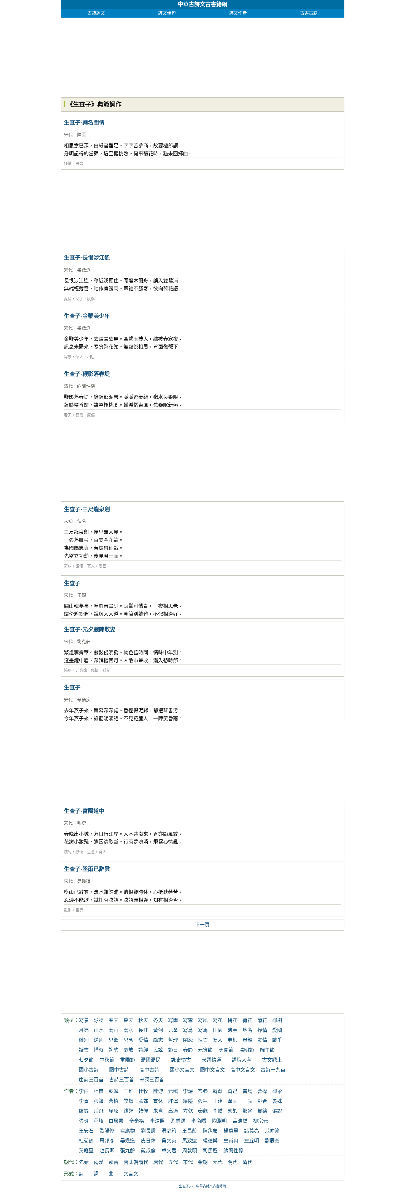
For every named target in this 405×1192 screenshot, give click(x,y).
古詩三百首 (121, 1080)
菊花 (262, 1020)
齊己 (232, 1091)
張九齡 (127, 1150)
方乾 (188, 1111)
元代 (218, 1162)
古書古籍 (309, 13)
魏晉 (113, 1162)
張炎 (84, 1121)
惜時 (99, 1050)
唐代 (158, 1162)
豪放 (68, 566)
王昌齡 (189, 1131)
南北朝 (130, 1162)
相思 (91, 357)
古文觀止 (272, 1060)
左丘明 (251, 1141)
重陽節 (127, 1060)
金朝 (203, 1162)
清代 (68, 386)
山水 (99, 1030)
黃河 (158, 1030)
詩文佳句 (167, 13)
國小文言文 (182, 1070)
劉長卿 (148, 1131)
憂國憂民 (151, 1060)
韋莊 (232, 1101)
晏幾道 (83, 270)
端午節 (267, 1050)
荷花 (247, 1020)
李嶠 (218, 1111)
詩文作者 (238, 13)
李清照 (157, 1121)
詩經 (143, 1050)
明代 (232, 1162)
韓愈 (218, 1091)
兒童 (173, 1030)
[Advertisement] (202, 56)
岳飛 (99, 1111)
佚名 (81, 521)
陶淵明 (219, 1121)
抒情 (68, 163)
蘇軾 (113, 1091)
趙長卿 (106, 1150)
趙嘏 (232, 1111)
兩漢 (99, 1162)
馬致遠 (189, 1141)
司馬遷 (210, 1150)
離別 (68, 910)
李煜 (188, 1091)
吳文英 (168, 1141)
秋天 (143, 1020)
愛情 (68, 299)
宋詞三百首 (151, 1080)
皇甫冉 (230, 1141)
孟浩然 (240, 1121)
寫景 (68, 357)
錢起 (128, 1111)
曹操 (262, 1091)
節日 (173, 1050)
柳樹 (277, 1020)
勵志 (158, 1040)
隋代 (143, 1162)
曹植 (113, 1101)
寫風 (203, 1020)
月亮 (84, 1030)
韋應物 (127, 1131)
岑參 (203, 1091)
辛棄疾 (83, 699)
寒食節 (225, 1050)
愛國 (102, 566)
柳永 (277, 1091)
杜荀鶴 (86, 1141)
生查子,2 (185, 1186)
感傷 (91, 299)
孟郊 (143, 1101)
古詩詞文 (96, 13)
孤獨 (106, 670)
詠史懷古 (181, 1060)
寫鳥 (188, 1030)
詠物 (99, 1020)
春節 (188, 1050)
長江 (143, 1030)
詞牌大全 (242, 1060)
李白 (84, 1091)
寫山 (113, 1030)
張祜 (203, 1101)
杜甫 (99, 1091)
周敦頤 (189, 1150)
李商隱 (198, 1121)
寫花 (218, 1020)
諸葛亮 (251, 1131)
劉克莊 (83, 641)
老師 (232, 1040)
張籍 (99, 1101)
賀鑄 (262, 1111)
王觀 (81, 595)
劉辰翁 (272, 1141)
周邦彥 (106, 1141)
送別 (99, 1040)
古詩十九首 (273, 1070)
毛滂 (81, 823)
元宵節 (81, 670)
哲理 (173, 1040)
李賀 (84, 1101)
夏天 (128, 1020)
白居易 (116, 1121)
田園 (218, 1030)
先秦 (84, 1162)
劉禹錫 (178, 1121)
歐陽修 (106, 1131)
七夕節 (86, 1060)
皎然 (128, 1101)
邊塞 (232, 1030)
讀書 (84, 1050)
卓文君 (168, 1150)
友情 (262, 1040)
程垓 (99, 1121)
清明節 (246, 1050)
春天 (68, 415)
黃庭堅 (86, 1150)
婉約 (68, 670)
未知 (68, 521)
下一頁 (202, 925)
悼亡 (203, 1040)
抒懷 (79, 852)
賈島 (247, 1091)
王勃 (247, 1101)
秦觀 (203, 1111)
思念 (79, 163)
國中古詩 (119, 1070)
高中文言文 (242, 1070)
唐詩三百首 (91, 1080)
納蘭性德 (86, 386)
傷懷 (95, 670)
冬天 (158, 1020)
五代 (173, 1162)
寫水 (128, 1030)
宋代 (68, 134)
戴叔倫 (148, 1150)
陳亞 (81, 134)
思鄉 (113, 1040)
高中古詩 (149, 1070)
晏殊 (277, 1101)
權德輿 (210, 1141)
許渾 (173, 1101)
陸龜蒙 (210, 1131)
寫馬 (203, 1030)
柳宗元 (260, 1121)
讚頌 (79, 566)
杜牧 (143, 1091)
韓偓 (143, 1111)
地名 (247, 1030)
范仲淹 (272, 1131)
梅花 (232, 1020)
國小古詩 (89, 1070)
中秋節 (106, 1060)
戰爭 (277, 1040)
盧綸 (84, 1111)
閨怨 (188, 1040)
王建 (218, 1101)
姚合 (262, 1101)
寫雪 (188, 1020)
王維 (128, 1091)
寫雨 (173, 1020)
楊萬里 (230, 1131)
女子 (79, 299)
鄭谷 (247, 1111)
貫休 (158, 1101)
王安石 (86, 1131)
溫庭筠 (168, 1131)
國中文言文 (212, 1070)
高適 (173, 1111)
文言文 (130, 1174)
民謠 (158, 1050)
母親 (247, 1040)
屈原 (113, 1111)
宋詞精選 (211, 1060)
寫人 (91, 566)
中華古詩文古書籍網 (202, 4)
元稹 (173, 1091)
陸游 (158, 1091)
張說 (277, 1111)
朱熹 (158, 1111)
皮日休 (148, 1141)
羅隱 (188, 1101)
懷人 (79, 357)
